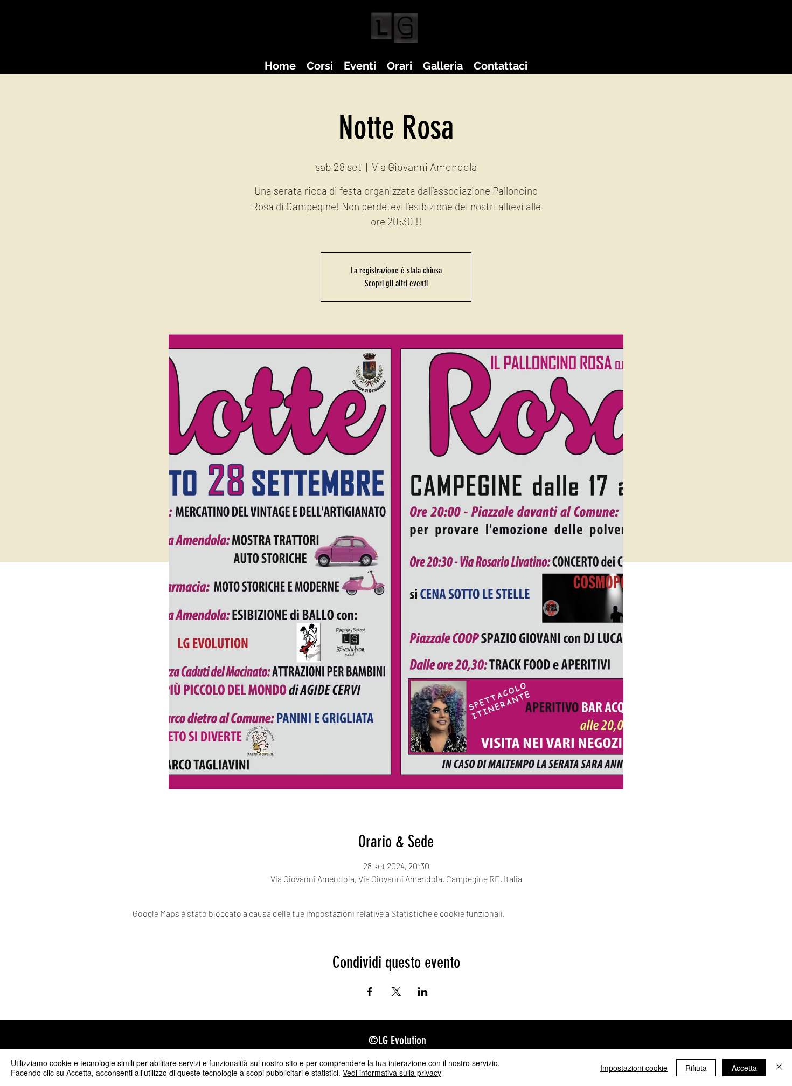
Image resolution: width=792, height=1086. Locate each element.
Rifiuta (696, 1067)
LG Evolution (402, 1040)
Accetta (744, 1067)
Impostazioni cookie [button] (634, 1067)
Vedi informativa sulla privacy (392, 1072)
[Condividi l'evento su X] (396, 991)
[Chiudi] (779, 1067)
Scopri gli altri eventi (396, 283)
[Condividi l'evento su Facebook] (370, 991)
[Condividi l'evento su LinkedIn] (423, 991)
